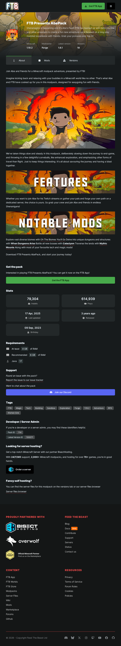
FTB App (10, 577)
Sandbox (51, 408)
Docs (70, 528)
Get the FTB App (60, 280)
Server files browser (16, 491)
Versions (73, 60)
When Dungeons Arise (23, 243)
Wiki (8, 600)
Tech (28, 408)
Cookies (69, 591)
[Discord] (66, 637)
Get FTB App (95, 6)
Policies (69, 595)
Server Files (12, 595)
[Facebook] (106, 637)
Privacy (69, 577)
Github (9, 618)
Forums (9, 614)
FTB (10, 408)
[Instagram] (86, 637)
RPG (110, 408)
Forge (77, 408)
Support (69, 537)
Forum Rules (71, 586)
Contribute (70, 533)
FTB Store (11, 586)
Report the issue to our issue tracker (24, 380)
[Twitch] (93, 637)
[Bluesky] (72, 637)
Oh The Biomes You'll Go (52, 239)
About (22, 60)
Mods (47, 60)
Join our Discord (63, 392)
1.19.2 (86, 408)
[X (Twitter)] (79, 637)
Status (68, 547)
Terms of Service (73, 581)
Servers (69, 542)
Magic (19, 408)
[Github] (113, 637)
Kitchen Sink (13, 413)
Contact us (70, 551)
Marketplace (12, 609)
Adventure (99, 408)
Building (39, 408)
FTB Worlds (12, 581)
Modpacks (11, 591)
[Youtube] (99, 637)
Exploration (65, 408)
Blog (67, 523)
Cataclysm (68, 243)
